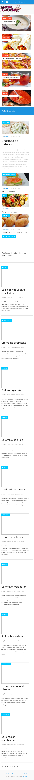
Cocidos (5, 56)
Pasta (4, 195)
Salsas (5, 93)
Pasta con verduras (9, 212)
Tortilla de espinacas (13, 489)
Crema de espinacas (13, 342)
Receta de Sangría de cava (11, 77)
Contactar (24, 774)
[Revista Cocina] (10, 10)
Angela (6, 136)
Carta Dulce (6, 664)
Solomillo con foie (12, 439)
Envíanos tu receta (12, 774)
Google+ (25, 776)
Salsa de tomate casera (10, 96)
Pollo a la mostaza (12, 636)
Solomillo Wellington (13, 586)
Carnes (4, 368)
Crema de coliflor (9, 22)
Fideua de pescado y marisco (12, 58)
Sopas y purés (7, 18)
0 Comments (20, 297)
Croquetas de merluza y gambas (14, 232)
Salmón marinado (8, 191)
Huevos (4, 467)
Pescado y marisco (9, 174)
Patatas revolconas (12, 537)
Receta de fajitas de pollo (11, 40)
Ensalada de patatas (10, 142)
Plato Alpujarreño (8, 111)
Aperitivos (6, 37)
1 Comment (20, 641)
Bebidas (5, 74)
